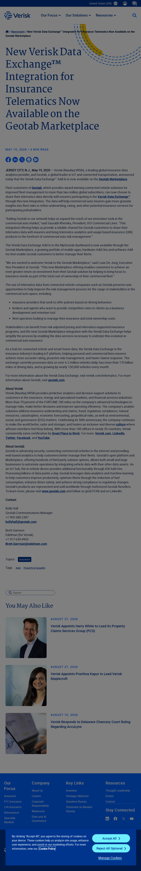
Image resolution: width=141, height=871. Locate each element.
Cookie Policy (47, 849)
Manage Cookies (110, 858)
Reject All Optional (109, 848)
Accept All (109, 838)
